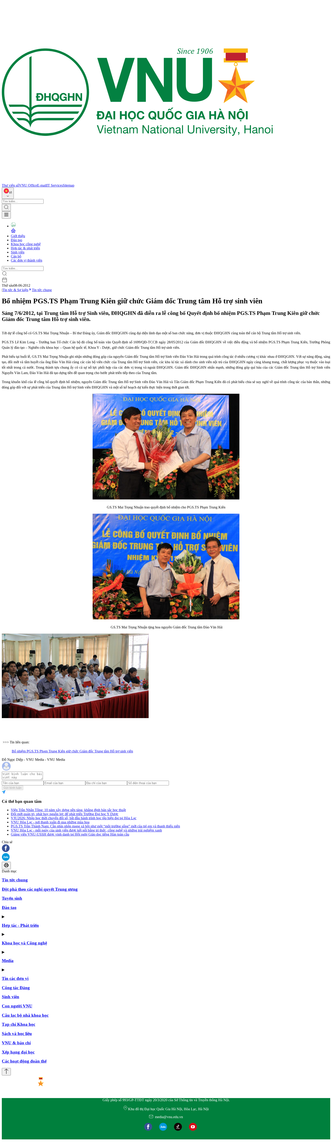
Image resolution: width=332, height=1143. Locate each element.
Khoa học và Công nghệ (24, 943)
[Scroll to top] (6, 1071)
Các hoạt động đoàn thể (24, 1061)
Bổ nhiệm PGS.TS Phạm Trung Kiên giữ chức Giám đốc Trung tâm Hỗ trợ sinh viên (72, 751)
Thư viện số (10, 185)
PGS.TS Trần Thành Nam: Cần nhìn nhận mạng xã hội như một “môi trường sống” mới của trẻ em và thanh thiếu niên (95, 826)
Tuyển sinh (12, 898)
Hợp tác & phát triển (25, 248)
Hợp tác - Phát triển (20, 925)
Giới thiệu (18, 236)
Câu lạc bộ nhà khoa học (25, 1015)
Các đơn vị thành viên (26, 260)
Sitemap (68, 185)
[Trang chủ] (137, 181)
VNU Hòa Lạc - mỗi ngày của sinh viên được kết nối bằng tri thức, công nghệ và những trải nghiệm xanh (86, 830)
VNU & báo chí (16, 1042)
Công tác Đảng (16, 987)
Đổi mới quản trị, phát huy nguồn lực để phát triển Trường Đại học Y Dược (64, 814)
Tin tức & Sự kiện (15, 290)
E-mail (42, 185)
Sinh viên (17, 252)
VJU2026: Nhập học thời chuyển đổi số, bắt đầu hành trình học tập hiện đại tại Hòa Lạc (73, 818)
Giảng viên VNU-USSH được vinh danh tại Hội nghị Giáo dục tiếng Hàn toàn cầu (70, 834)
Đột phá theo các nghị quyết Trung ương (40, 889)
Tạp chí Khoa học (18, 1024)
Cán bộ (16, 256)
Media (8, 960)
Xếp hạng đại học (18, 1052)
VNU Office (28, 185)
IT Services (55, 185)
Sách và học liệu (17, 1033)
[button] (166, 848)
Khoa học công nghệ (26, 244)
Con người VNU (17, 1006)
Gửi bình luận (12, 787)
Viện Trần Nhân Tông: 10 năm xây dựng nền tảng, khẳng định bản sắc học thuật (68, 810)
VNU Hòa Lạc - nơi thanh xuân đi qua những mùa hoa (50, 822)
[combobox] (8, 193)
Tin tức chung (42, 290)
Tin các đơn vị (15, 978)
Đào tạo (16, 240)
